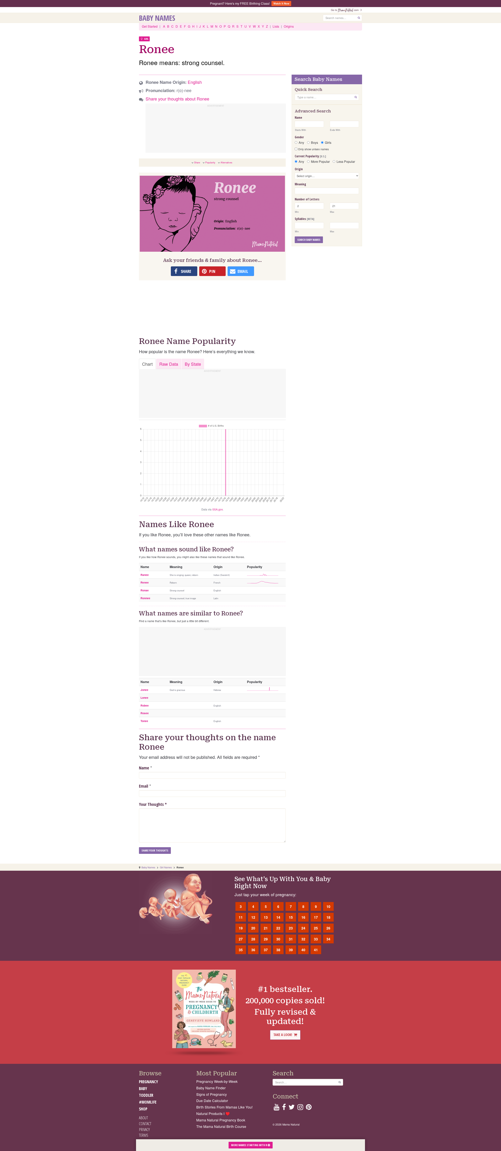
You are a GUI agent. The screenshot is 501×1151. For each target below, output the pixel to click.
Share (197, 162)
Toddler (146, 1095)
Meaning (300, 184)
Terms (143, 1135)
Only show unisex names (313, 149)
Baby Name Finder (211, 1087)
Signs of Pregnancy (211, 1094)
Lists (276, 26)
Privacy (144, 1129)
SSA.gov (217, 509)
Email (143, 786)
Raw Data (168, 364)
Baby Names (157, 18)
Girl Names (166, 867)
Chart (147, 364)
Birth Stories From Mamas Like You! (224, 1107)
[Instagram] (300, 1108)
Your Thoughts (153, 804)
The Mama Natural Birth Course (221, 1126)
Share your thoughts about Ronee (177, 99)
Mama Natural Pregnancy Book (220, 1120)
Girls (328, 142)
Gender (299, 137)
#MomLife (147, 1102)
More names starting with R (249, 1145)
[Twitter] (291, 1108)
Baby (143, 1088)
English (195, 82)
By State (193, 364)
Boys (314, 142)
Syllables (304, 219)
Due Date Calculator (212, 1100)
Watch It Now (281, 3)
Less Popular (346, 161)
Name (144, 768)
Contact (145, 1123)
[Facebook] (284, 1108)
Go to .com (345, 10)
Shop (143, 1109)
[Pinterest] (309, 1108)
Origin (299, 169)
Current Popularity (310, 156)
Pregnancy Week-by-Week (217, 1081)
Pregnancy (148, 1081)
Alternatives (226, 162)
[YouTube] (276, 1108)
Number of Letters (307, 199)
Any (301, 142)
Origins (289, 26)
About (143, 1117)
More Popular (320, 161)
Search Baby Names (308, 240)
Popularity (210, 162)
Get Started (150, 26)
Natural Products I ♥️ (213, 1113)
